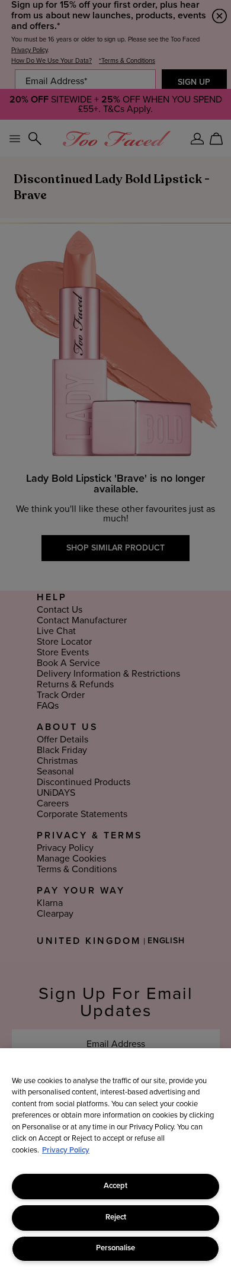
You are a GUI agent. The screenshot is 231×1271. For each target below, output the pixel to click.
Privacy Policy (65, 1150)
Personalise (115, 1248)
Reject (115, 1217)
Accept (115, 1186)
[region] (115, 1159)
